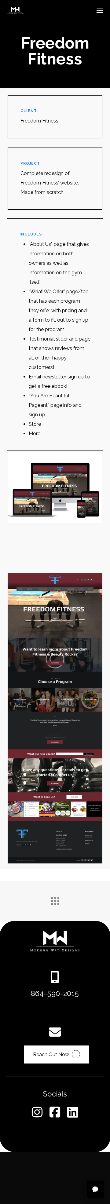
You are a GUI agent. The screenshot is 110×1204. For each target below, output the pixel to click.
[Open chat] (95, 1189)
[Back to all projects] (55, 899)
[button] (100, 10)
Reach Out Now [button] (51, 1054)
